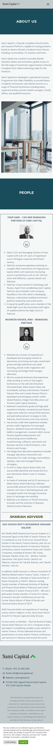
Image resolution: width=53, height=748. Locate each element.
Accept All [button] (23, 742)
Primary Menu (48, 4)
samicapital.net (22, 677)
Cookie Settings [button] (10, 742)
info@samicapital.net (22, 673)
